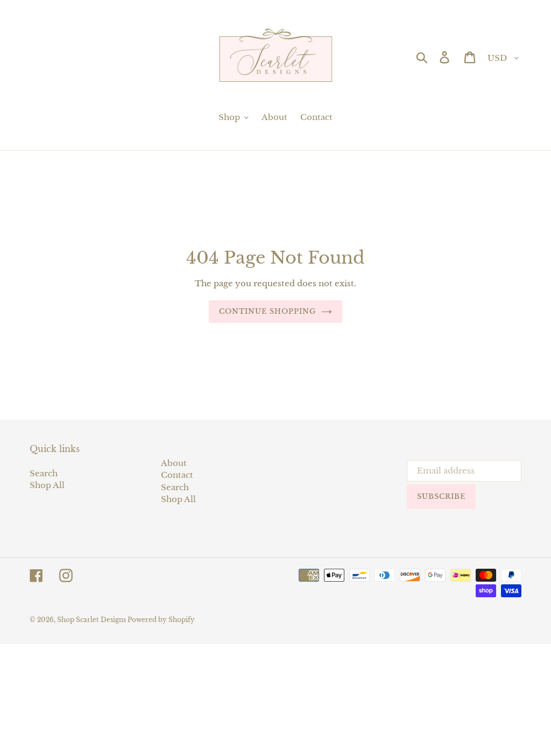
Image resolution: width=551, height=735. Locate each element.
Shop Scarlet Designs (92, 620)
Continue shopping (267, 311)
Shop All (47, 485)
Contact (177, 475)
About (174, 463)
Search (44, 473)
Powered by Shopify (161, 620)
